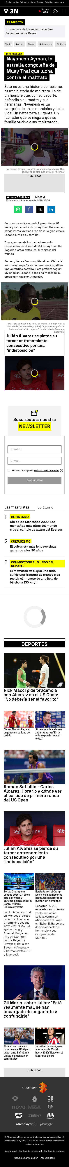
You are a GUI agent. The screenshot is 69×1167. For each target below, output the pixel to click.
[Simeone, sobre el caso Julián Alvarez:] (50, 719)
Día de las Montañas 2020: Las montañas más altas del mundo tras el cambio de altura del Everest (36, 525)
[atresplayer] (55, 11)
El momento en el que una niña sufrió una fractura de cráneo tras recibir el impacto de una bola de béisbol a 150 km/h (35, 576)
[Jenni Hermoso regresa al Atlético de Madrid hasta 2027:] (50, 1036)
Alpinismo (20, 517)
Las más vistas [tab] (16, 507)
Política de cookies (54, 1151)
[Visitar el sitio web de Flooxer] (46, 1124)
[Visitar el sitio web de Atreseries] (50, 1107)
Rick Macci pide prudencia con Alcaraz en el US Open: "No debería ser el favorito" (31, 694)
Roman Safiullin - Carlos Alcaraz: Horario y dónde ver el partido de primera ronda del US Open (33, 793)
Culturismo (20, 541)
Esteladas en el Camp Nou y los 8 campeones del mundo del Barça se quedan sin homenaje (48, 896)
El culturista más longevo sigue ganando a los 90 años (33, 548)
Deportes (34, 644)
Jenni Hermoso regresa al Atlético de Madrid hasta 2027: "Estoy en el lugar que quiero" (49, 1051)
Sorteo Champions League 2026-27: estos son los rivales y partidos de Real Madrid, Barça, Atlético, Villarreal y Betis (18, 899)
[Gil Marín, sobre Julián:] (34, 982)
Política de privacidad (30, 1151)
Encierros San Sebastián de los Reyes (24, 2)
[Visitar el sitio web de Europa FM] (34, 1116)
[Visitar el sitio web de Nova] (18, 1107)
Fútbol (19, 44)
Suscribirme (34, 480)
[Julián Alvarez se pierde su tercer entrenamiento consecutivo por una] (34, 828)
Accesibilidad (47, 1157)
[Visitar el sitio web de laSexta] (34, 1099)
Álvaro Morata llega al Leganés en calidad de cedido (17, 732)
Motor (31, 44)
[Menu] (64, 11)
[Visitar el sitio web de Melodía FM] (50, 1116)
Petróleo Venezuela (54, 2)
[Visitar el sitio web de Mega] (34, 1107)
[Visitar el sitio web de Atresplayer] (26, 1124)
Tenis (8, 44)
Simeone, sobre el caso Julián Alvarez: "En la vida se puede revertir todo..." (48, 734)
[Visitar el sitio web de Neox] (50, 1099)
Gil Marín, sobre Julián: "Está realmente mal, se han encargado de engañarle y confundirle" (33, 1009)
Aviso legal (11, 1151)
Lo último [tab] (45, 507)
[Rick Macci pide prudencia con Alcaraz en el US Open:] (34, 670)
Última (45, 11)
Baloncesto (45, 44)
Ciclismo (61, 44)
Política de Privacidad (46, 470)
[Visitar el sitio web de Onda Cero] (18, 1116)
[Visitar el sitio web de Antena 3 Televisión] (18, 1099)
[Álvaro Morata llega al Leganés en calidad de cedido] (19, 719)
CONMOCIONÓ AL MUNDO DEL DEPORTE (32, 562)
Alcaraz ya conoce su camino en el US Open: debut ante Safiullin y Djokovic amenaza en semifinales (17, 1052)
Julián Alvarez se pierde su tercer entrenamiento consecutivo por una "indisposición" (31, 343)
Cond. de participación (26, 1157)
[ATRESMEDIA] (34, 1088)
